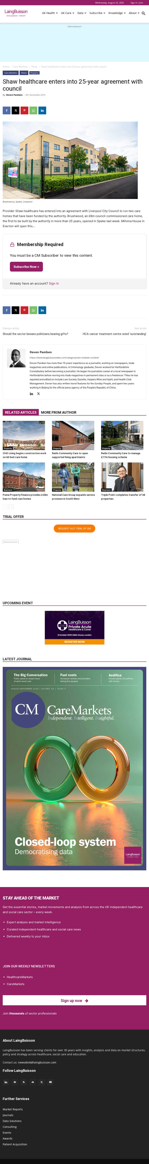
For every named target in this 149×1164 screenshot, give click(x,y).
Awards (7, 1138)
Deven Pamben (14, 94)
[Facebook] (6, 110)
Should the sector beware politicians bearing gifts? (35, 334)
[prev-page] (5, 506)
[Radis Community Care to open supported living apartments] (74, 435)
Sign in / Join (137, 2)
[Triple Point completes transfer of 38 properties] (123, 477)
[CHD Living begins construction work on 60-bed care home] (25, 435)
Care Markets (20, 66)
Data (80, 13)
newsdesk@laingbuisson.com (37, 1062)
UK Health (48, 13)
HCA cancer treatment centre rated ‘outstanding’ (114, 334)
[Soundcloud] (32, 1082)
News (34, 66)
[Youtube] (50, 1082)
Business (8, 490)
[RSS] (24, 1082)
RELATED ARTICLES (20, 412)
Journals (8, 1115)
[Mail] (15, 1082)
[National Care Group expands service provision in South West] (74, 477)
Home (6, 66)
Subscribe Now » (26, 267)
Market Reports (13, 1109)
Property (34, 72)
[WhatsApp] (33, 110)
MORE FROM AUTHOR (58, 412)
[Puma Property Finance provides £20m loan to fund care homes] (25, 477)
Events (7, 1132)
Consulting (10, 1127)
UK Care (66, 13)
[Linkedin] (42, 110)
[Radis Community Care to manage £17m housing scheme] (123, 435)
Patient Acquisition (15, 1144)
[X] (15, 110)
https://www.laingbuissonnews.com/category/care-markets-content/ (64, 357)
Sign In (54, 283)
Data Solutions (12, 1121)
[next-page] (11, 506)
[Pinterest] (24, 110)
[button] (143, 14)
